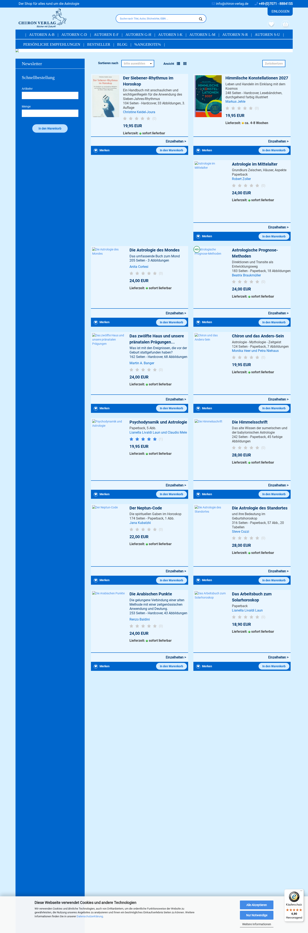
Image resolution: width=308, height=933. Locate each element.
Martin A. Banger (141, 363)
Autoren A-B (42, 34)
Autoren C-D (74, 34)
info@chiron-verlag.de (231, 4)
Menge (26, 106)
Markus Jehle (235, 102)
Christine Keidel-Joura (139, 112)
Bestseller (99, 44)
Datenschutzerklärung (90, 916)
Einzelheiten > (176, 141)
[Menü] (301, 891)
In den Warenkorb (171, 150)
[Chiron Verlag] (64, 18)
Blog (122, 44)
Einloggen (280, 11)
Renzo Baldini (139, 619)
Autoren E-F (107, 34)
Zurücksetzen (274, 63)
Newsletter (32, 63)
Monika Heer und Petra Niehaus (255, 351)
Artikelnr (27, 88)
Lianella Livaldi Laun (247, 610)
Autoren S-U (268, 34)
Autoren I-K (171, 34)
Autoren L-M (202, 34)
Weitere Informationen (256, 924)
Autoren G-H (139, 34)
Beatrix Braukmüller (246, 275)
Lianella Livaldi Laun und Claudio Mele (158, 432)
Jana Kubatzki (140, 523)
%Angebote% (148, 44)
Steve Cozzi (240, 532)
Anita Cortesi (138, 267)
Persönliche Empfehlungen (52, 44)
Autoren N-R (235, 34)
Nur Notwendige (256, 915)
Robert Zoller (241, 179)
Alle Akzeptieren (256, 905)
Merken (104, 150)
